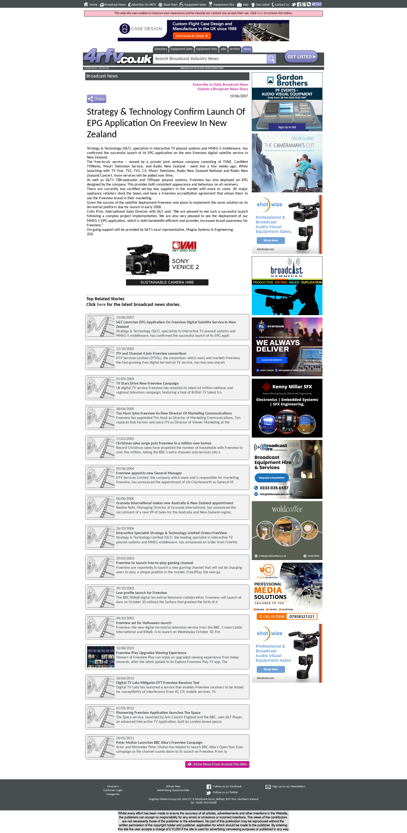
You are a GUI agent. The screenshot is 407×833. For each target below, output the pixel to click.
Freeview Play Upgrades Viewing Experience (151, 653)
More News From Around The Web (220, 764)
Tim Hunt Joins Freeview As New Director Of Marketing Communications (174, 413)
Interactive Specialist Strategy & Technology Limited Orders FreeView (171, 533)
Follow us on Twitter (225, 792)
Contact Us (282, 5)
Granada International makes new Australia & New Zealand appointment (174, 503)
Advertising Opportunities (173, 790)
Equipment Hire (224, 5)
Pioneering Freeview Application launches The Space (158, 713)
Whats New (173, 786)
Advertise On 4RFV (143, 5)
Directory (161, 49)
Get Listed (262, 5)
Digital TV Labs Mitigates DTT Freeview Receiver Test (157, 683)
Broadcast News (115, 5)
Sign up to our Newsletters (289, 786)
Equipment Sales (195, 5)
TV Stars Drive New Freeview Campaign (147, 384)
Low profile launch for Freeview (141, 593)
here (260, 13)
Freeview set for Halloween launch (143, 623)
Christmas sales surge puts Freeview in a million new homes (163, 443)
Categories (112, 794)
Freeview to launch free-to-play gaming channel (154, 563)
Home (94, 5)
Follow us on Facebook (227, 786)
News (247, 49)
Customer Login (113, 790)
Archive (235, 49)
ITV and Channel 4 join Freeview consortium (151, 354)
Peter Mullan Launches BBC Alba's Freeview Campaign (159, 743)
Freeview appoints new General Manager (149, 473)
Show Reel (170, 5)
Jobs (245, 5)
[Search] (271, 59)
